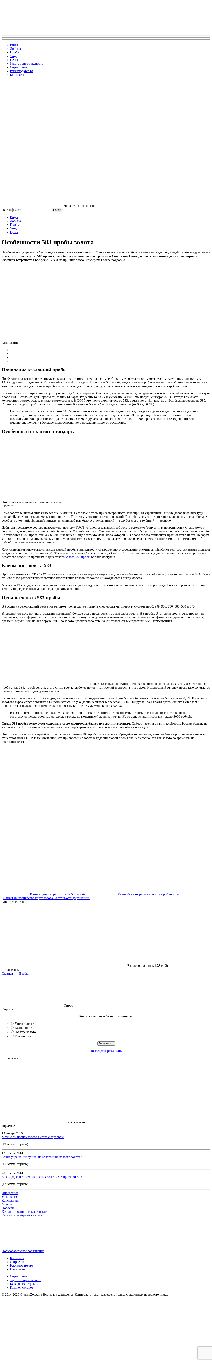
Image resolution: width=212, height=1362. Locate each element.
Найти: (7, 209)
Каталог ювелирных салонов (22, 1215)
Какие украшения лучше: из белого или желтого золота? (42, 1157)
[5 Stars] (95, 951)
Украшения (10, 1196)
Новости (8, 1208)
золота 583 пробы (77, 557)
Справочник (19, 67)
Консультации (12, 1200)
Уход (13, 56)
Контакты (17, 74)
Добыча (15, 48)
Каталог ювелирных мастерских (24, 1211)
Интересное (10, 1193)
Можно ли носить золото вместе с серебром (33, 1137)
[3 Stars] (157, 919)
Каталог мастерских (24, 1284)
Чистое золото (25, 1023)
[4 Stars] (33, 951)
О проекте (17, 1262)
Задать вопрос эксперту (26, 63)
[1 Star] (33, 919)
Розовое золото (25, 1036)
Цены (14, 60)
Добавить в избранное (79, 205)
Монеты (7, 1204)
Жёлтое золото (25, 1032)
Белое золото (24, 1028)
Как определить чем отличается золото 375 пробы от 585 (42, 1177)
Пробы (15, 52)
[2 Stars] (95, 919)
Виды (14, 45)
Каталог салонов (22, 1287)
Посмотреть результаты (106, 1051)
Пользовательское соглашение (23, 1251)
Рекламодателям (21, 71)
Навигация (17, 1269)
